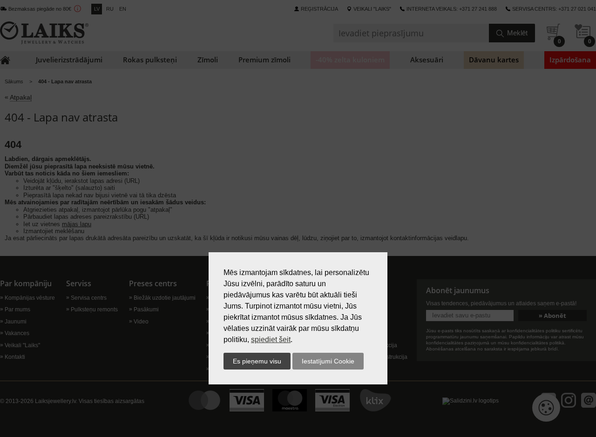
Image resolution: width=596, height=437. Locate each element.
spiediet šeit (271, 339)
